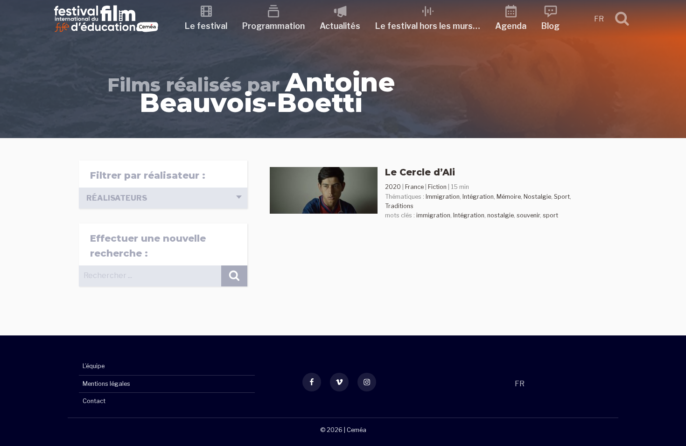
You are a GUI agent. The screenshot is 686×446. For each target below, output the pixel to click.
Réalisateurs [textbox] (116, 198)
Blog (550, 26)
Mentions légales (106, 383)
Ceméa (356, 429)
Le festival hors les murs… (427, 26)
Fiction (437, 186)
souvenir (528, 215)
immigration (433, 215)
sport (550, 215)
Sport (562, 196)
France (414, 186)
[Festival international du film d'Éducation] (106, 34)
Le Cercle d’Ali (420, 172)
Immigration (443, 196)
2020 (393, 186)
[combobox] (163, 198)
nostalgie (500, 215)
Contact (94, 400)
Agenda (510, 26)
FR (599, 18)
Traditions (399, 205)
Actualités (340, 26)
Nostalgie (537, 196)
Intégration (478, 196)
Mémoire (509, 196)
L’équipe (94, 365)
